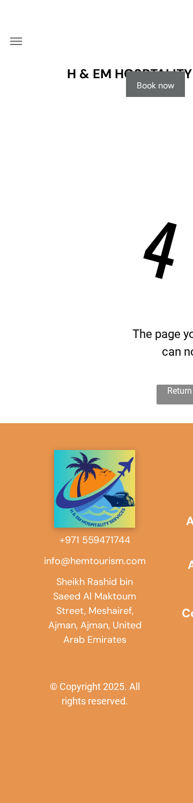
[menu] (16, 41)
